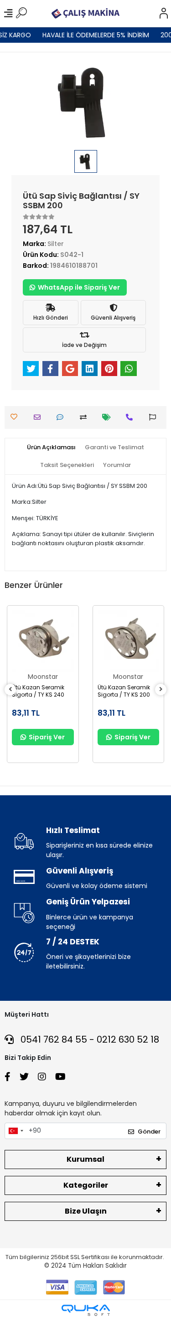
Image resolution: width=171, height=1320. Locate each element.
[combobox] (15, 1131)
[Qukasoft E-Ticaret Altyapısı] (86, 1310)
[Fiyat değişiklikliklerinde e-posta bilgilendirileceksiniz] (109, 417)
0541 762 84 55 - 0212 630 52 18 (88, 1039)
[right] (161, 689)
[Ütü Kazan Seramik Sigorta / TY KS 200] (129, 641)
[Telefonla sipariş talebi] (132, 417)
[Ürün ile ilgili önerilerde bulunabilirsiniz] (155, 417)
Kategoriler (85, 1185)
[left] (10, 689)
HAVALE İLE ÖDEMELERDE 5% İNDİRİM (93, 35)
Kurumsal (85, 1159)
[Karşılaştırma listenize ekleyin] (85, 417)
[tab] (51, 447)
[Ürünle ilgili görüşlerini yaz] (62, 417)
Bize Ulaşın (86, 1211)
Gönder (149, 1131)
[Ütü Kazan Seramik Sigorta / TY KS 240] (43, 641)
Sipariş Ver (47, 737)
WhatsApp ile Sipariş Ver (79, 287)
